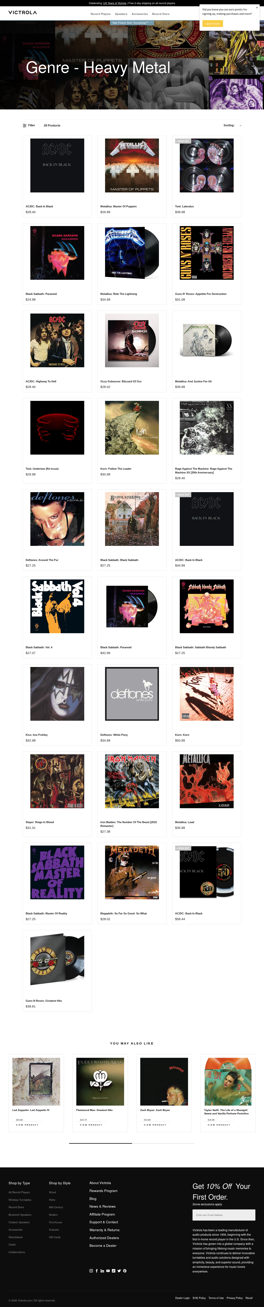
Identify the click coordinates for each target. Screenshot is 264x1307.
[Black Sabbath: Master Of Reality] (57, 872)
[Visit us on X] (119, 1271)
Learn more (213, 23)
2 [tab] (163, 1143)
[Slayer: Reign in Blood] (57, 781)
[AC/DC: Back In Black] (206, 519)
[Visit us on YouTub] (108, 1271)
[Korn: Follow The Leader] (132, 428)
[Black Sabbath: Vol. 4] (57, 606)
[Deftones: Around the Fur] (57, 519)
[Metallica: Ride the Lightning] (132, 253)
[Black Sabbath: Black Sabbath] (132, 519)
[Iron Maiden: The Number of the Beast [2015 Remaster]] (132, 781)
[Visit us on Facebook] (96, 1271)
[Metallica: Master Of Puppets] (132, 165)
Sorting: (229, 125)
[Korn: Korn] (206, 694)
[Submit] (251, 1214)
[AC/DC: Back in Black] (57, 165)
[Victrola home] (22, 13)
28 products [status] (52, 125)
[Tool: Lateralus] (206, 165)
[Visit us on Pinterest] (124, 1271)
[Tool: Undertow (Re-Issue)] (57, 428)
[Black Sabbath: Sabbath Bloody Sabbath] (206, 606)
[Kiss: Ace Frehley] (57, 694)
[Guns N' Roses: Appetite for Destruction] (206, 253)
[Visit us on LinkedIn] (102, 1271)
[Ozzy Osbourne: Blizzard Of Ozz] (132, 340)
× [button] (257, 7)
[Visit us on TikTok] (113, 1271)
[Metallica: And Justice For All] (206, 340)
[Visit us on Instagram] (91, 1271)
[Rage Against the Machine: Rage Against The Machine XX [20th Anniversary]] (206, 428)
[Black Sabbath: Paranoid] (57, 253)
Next (132, 1135)
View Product (27, 1125)
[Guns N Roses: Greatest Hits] (57, 960)
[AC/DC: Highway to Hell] (57, 340)
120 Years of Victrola (114, 3)
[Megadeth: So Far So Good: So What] (132, 872)
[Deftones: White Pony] (132, 694)
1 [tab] (100, 1143)
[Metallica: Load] (206, 781)
